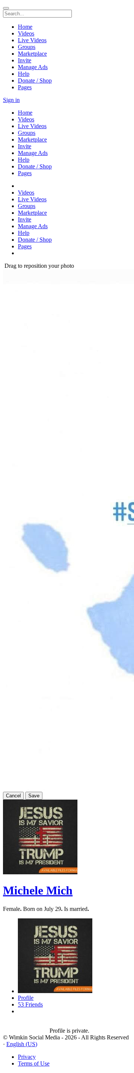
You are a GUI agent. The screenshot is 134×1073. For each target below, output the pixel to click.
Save (33, 795)
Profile (26, 998)
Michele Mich (38, 890)
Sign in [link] (11, 100)
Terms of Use (34, 1063)
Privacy (27, 1057)
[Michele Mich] (26, 1024)
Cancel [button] (13, 795)
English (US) (21, 1044)
